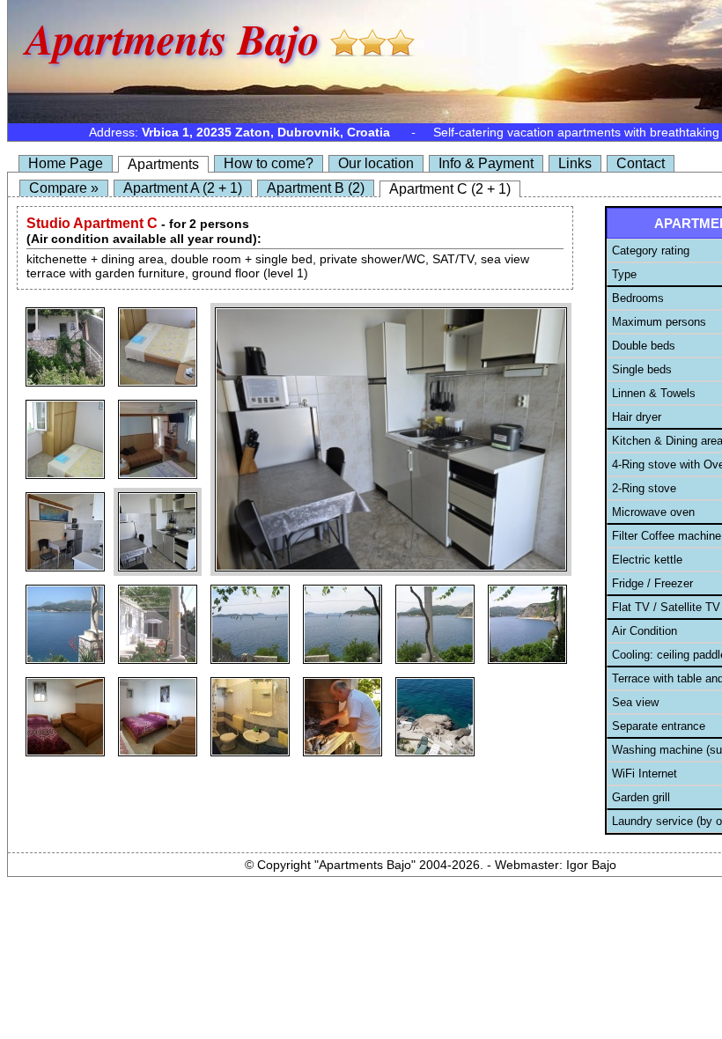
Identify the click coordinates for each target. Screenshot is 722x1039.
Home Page (65, 163)
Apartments (163, 164)
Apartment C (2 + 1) (450, 188)
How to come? (268, 163)
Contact (640, 163)
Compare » (64, 188)
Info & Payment (486, 163)
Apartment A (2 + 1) (182, 188)
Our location (376, 163)
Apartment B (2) (316, 188)
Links (575, 163)
